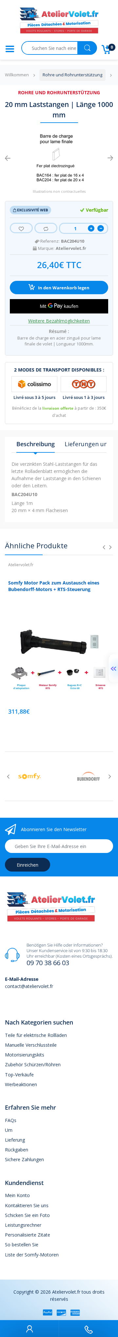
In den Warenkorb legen (63, 288)
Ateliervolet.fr (71, 248)
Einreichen (27, 865)
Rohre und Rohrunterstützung (59, 92)
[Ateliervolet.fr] (59, 22)
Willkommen (17, 75)
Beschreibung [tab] (35, 444)
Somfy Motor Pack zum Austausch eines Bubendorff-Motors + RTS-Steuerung (53, 586)
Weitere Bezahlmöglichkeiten (59, 321)
